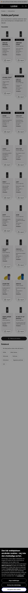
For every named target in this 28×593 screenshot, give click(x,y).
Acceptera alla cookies (14, 589)
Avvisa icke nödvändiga (14, 585)
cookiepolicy (20, 575)
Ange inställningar (14, 580)
